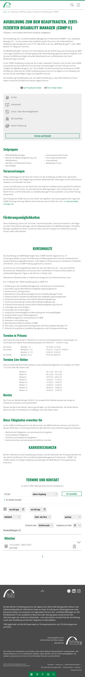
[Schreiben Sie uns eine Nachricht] (48, 674)
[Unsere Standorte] (42, 674)
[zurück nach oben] (42, 591)
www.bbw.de (59, 643)
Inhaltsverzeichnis (76, 670)
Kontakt (77, 667)
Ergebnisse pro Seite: (64, 525)
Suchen (72, 4)
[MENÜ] (78, 5)
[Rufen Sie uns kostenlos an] (53, 674)
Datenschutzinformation (72, 664)
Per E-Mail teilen (54, 87)
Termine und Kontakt (42, 135)
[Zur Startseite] (5, 5)
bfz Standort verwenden (13, 499)
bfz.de (5, 12)
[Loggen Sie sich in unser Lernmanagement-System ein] (37, 674)
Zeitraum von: (5, 509)
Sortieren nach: (31, 525)
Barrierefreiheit (68, 667)
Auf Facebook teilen (32, 87)
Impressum (59, 664)
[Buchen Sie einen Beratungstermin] (31, 674)
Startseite (50, 664)
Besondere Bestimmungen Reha (51, 667)
